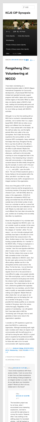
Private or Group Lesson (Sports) (16, 45)
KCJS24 (26, 60)
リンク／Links (17, 53)
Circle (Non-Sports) (24, 36)
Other (7, 53)
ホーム (8, 31)
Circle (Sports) (10, 36)
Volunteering (10, 40)
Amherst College (18, 348)
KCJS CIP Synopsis (17, 13)
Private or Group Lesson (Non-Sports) (17, 49)
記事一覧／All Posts (19, 31)
